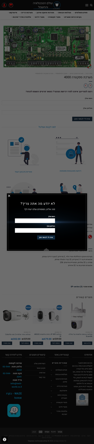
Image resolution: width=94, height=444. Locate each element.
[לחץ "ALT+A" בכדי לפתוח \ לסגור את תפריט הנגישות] (5, 439)
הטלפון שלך (51, 226)
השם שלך (51, 216)
